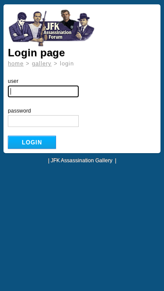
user (13, 81)
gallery (42, 63)
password (19, 111)
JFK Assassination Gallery (81, 160)
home (16, 63)
